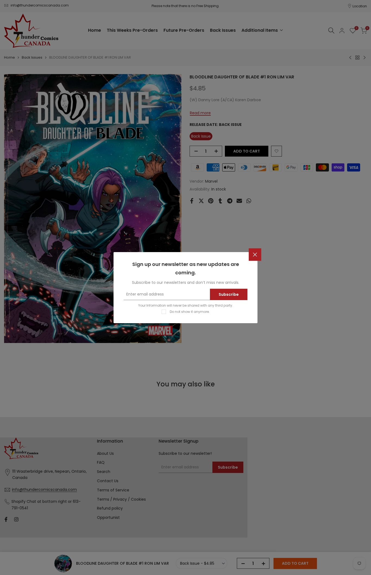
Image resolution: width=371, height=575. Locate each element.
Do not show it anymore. (190, 311)
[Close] (255, 254)
